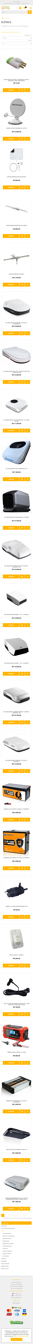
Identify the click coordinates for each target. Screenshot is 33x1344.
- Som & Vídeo (5, 1256)
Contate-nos (17, 1293)
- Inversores (4, 1248)
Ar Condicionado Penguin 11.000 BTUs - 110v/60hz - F (16, 761)
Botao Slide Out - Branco (16, 955)
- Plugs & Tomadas (6, 1253)
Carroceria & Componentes (8, 1228)
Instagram (17, 1303)
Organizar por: (28, 35)
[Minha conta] (20, 7)
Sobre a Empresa (16, 1282)
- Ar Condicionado (6, 1233)
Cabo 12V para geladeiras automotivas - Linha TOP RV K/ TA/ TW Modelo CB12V (16, 1004)
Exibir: (30, 40)
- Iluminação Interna (6, 1246)
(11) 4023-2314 (17, 3)
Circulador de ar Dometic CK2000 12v (16, 1149)
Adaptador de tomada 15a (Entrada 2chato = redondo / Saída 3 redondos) (16, 80)
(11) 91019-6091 (8, 3)
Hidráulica (3, 1258)
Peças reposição (5, 1263)
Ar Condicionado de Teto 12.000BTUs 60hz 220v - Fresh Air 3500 (16, 372)
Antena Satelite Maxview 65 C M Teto (16, 128)
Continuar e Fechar (16, 1339)
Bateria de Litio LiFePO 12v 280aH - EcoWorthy (16, 809)
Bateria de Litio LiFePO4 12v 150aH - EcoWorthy (16, 857)
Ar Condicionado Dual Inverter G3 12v (16, 468)
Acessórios (4, 1226)
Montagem (4, 1261)
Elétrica (7, 18)
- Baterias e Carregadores (8, 1236)
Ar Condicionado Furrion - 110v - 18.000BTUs (16, 663)
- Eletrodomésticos (6, 1238)
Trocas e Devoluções (16, 1284)
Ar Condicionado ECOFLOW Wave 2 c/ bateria (16, 517)
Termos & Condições (16, 1288)
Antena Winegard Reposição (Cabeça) (16, 225)
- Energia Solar (5, 1241)
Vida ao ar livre (5, 1268)
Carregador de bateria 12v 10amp (16, 1052)
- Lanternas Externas (6, 1251)
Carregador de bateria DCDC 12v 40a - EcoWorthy (16, 1101)
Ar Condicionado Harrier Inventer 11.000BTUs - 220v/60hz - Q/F (16, 712)
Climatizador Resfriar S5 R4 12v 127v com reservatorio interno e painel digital (16, 1198)
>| (24, 1215)
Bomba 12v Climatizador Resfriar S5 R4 (16, 906)
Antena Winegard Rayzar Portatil (16, 177)
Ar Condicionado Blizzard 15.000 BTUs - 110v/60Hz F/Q (16, 323)
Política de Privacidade (16, 1286)
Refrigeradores (5, 1266)
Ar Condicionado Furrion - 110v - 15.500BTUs (16, 614)
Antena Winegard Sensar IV (16, 274)
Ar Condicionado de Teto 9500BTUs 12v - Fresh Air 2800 (16, 420)
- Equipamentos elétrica (7, 1243)
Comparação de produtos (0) (10, 32)
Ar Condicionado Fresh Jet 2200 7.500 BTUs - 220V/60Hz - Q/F (16, 566)
